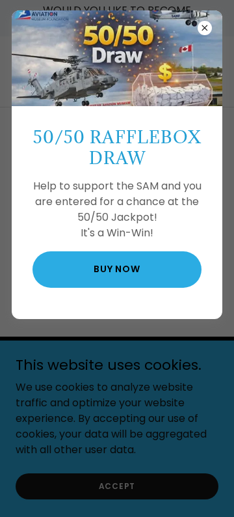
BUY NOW (117, 268)
